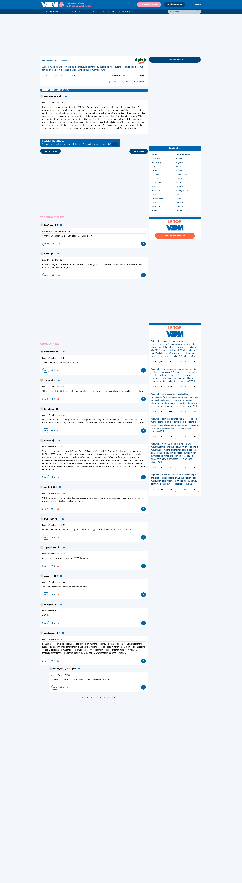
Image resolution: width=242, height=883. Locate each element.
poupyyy (48, 576)
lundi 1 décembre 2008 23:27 (53, 103)
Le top (93, 12)
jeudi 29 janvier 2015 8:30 (52, 260)
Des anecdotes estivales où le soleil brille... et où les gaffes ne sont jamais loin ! (79, 142)
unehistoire (49, 352)
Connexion (196, 5)
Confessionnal (107, 12)
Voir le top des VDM (175, 236)
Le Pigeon (49, 605)
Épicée (65, 12)
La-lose (47, 441)
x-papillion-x (50, 548)
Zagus (47, 381)
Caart (47, 254)
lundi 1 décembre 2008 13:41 (53, 358)
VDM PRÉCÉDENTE (50, 151)
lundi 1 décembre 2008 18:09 (53, 447)
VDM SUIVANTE (138, 151)
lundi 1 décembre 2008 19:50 (53, 554)
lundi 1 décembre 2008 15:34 (53, 415)
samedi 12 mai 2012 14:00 (60, 675)
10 (109, 698)
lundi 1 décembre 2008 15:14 (53, 387)
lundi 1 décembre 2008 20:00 (53, 582)
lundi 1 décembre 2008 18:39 (53, 494)
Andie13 (48, 487)
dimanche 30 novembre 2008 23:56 (56, 232)
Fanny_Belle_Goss (62, 669)
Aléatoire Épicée (79, 12)
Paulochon (49, 519)
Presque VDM (124, 12)
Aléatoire (54, 12)
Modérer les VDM (174, 4)
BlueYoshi (49, 225)
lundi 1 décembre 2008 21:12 (53, 640)
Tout (44, 12)
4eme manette (51, 97)
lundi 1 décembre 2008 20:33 (53, 611)
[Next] (74, 697)
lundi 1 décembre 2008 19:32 (53, 525)
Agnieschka (49, 633)
